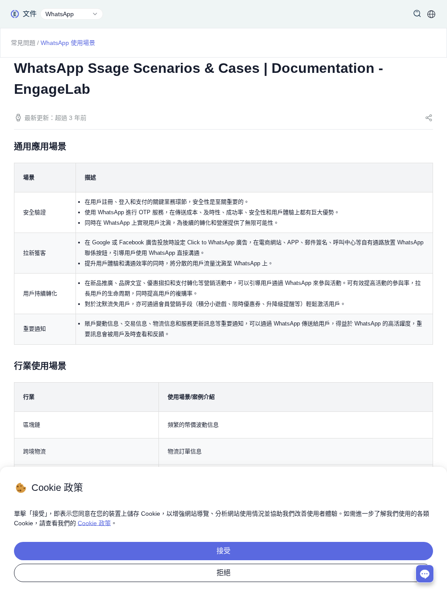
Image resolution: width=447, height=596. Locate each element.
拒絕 (223, 572)
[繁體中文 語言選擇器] (431, 14)
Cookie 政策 (94, 523)
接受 (223, 551)
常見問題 (23, 42)
